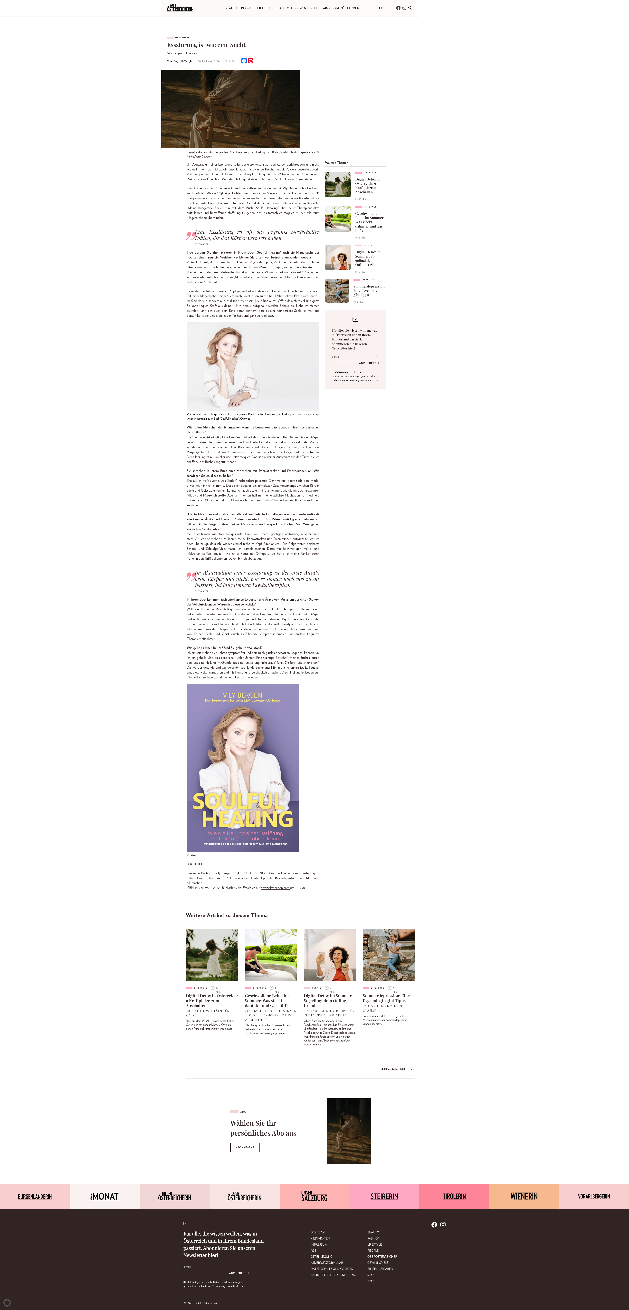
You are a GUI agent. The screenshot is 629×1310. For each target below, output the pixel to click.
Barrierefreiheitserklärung (333, 1275)
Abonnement (245, 1147)
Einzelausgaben (380, 1269)
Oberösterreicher (350, 8)
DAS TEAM (318, 1232)
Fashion (284, 8)
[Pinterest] (250, 61)
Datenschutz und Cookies (332, 1269)
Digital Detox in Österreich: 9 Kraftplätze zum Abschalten (368, 185)
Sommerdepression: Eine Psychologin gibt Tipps (369, 290)
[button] (7, 1303)
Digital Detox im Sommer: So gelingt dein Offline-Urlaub (368, 258)
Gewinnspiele (307, 8)
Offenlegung (322, 1256)
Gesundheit (183, 38)
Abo (326, 8)
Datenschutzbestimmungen (346, 376)
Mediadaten (320, 1238)
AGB (313, 1250)
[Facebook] (244, 61)
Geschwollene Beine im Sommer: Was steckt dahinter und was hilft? (370, 221)
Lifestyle (265, 8)
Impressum (319, 1244)
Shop (381, 8)
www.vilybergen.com (275, 888)
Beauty (231, 8)
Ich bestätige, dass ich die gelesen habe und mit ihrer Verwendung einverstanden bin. (355, 376)
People (247, 8)
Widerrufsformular (327, 1262)
